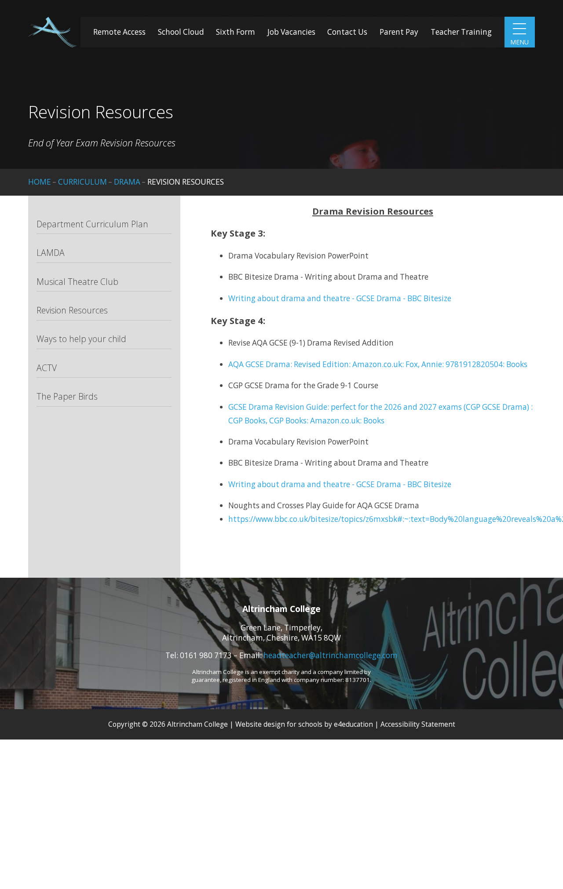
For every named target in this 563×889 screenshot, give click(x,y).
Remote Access (119, 32)
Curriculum (82, 182)
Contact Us (347, 32)
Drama (127, 182)
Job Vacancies (291, 32)
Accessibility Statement (417, 724)
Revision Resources (185, 182)
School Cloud (181, 32)
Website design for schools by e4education (304, 724)
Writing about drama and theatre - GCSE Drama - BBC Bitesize (339, 298)
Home (39, 182)
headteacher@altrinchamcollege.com (330, 655)
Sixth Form (235, 32)
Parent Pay (399, 32)
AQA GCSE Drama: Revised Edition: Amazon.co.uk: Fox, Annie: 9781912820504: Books (377, 364)
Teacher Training (461, 32)
